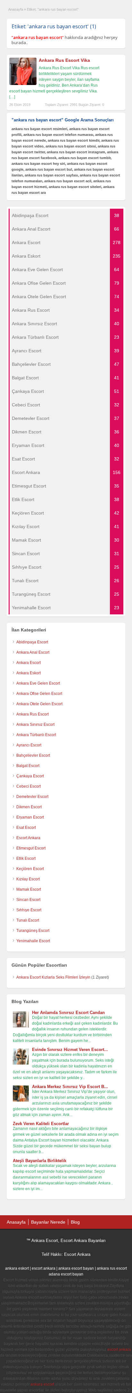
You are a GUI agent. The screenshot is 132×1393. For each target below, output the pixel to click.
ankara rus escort (112, 1268)
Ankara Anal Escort (32, 652)
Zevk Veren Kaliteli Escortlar (41, 1123)
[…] (12, 97)
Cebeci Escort (28, 786)
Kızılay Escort (28, 879)
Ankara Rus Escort (32, 714)
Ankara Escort (28, 662)
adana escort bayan (66, 1274)
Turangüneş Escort (32, 930)
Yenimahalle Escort (33, 941)
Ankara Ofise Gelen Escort (39, 693)
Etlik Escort (26, 858)
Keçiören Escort (30, 869)
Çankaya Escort (30, 776)
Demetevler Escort (32, 796)
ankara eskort (17, 1268)
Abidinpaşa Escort (32, 642)
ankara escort (42, 1384)
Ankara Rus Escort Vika (64, 60)
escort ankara (43, 1268)
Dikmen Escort (29, 807)
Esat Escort (26, 827)
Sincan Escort (28, 899)
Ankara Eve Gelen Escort (38, 683)
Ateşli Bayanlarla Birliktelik (39, 1160)
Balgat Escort (27, 765)
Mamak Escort (28, 889)
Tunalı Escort (27, 920)
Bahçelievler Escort (33, 755)
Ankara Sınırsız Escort (35, 724)
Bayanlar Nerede (48, 1222)
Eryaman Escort (30, 817)
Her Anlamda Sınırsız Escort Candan (68, 1012)
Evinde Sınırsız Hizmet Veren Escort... (70, 1049)
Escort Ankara (28, 838)
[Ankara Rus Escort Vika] (23, 83)
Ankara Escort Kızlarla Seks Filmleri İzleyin (53, 977)
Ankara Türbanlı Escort (36, 735)
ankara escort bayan (76, 1268)
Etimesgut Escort (30, 848)
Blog (75, 1222)
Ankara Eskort (28, 673)
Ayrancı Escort (28, 745)
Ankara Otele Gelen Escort (39, 704)
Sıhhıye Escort (28, 910)
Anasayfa (15, 9)
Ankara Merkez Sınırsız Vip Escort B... (70, 1086)
